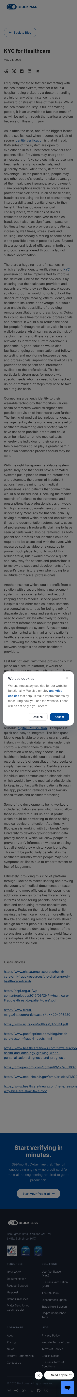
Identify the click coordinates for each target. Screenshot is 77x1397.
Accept (59, 716)
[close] (67, 678)
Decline (38, 716)
